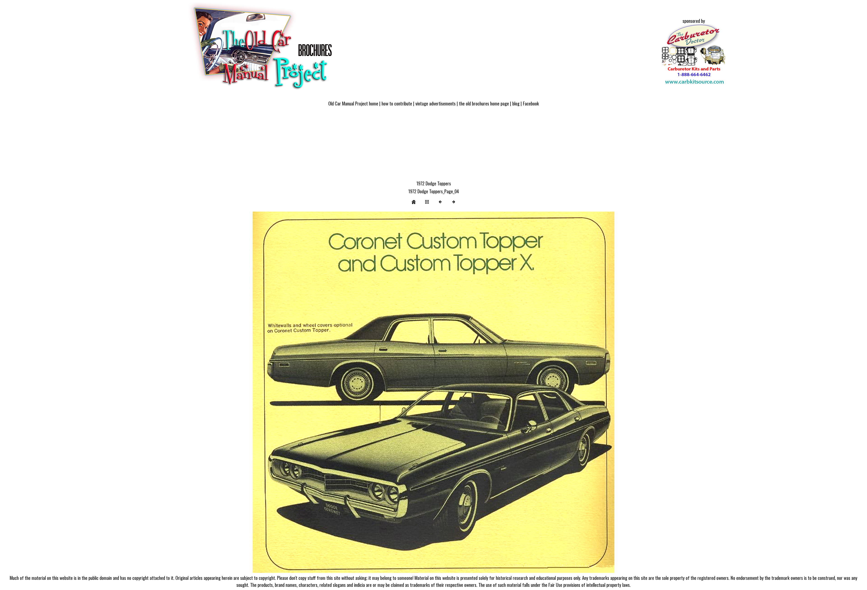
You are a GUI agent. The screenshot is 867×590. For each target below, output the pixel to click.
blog (516, 103)
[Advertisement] (433, 146)
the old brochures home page (484, 103)
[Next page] (505, 392)
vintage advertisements (435, 103)
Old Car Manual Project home (353, 103)
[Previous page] (325, 392)
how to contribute (397, 103)
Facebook (531, 103)
